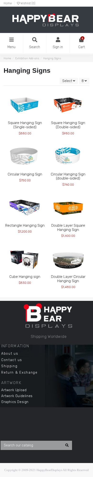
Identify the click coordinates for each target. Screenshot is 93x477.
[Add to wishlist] (18, 119)
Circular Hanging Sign (25, 174)
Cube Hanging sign (24, 277)
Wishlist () (27, 3)
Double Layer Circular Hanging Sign (68, 279)
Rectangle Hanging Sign (25, 225)
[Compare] (24, 119)
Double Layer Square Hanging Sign (68, 227)
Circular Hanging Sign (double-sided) (68, 176)
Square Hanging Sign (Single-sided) (25, 125)
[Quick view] (31, 119)
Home (8, 3)
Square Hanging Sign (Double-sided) (68, 125)
